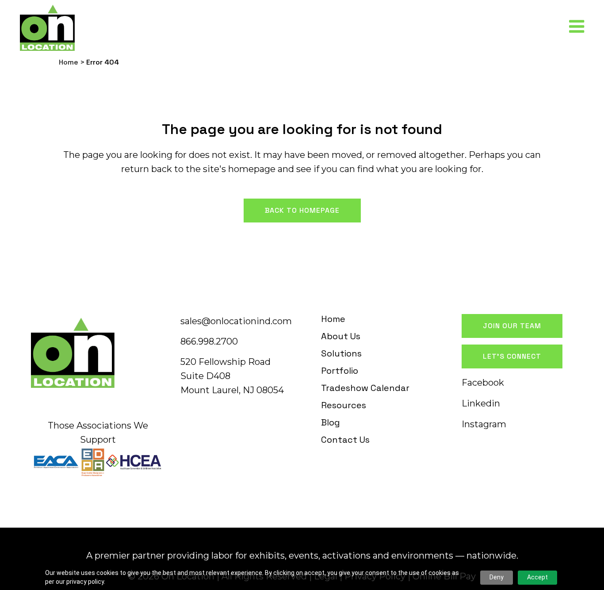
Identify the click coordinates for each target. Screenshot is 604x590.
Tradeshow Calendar (365, 388)
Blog (330, 422)
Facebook (483, 382)
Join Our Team (512, 325)
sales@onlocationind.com (236, 321)
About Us (340, 336)
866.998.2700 (209, 341)
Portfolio (339, 370)
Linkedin (481, 403)
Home (68, 62)
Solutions (341, 353)
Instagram (484, 424)
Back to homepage (302, 210)
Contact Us (345, 439)
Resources (343, 405)
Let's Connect (512, 356)
